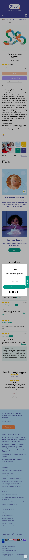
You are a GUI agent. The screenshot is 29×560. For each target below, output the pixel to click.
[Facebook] (10, 292)
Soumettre (14, 287)
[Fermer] (25, 266)
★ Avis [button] (27, 282)
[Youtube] (13, 292)
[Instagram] (15, 292)
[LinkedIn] (18, 292)
